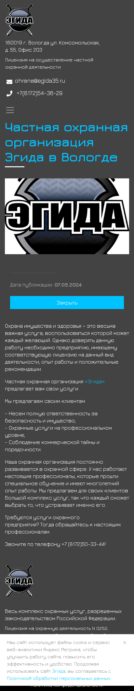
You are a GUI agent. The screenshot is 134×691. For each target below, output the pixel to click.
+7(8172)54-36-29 (39, 93)
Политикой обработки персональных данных (58, 678)
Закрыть (67, 302)
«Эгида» (95, 381)
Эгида (58, 671)
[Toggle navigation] (10, 110)
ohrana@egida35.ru (40, 80)
